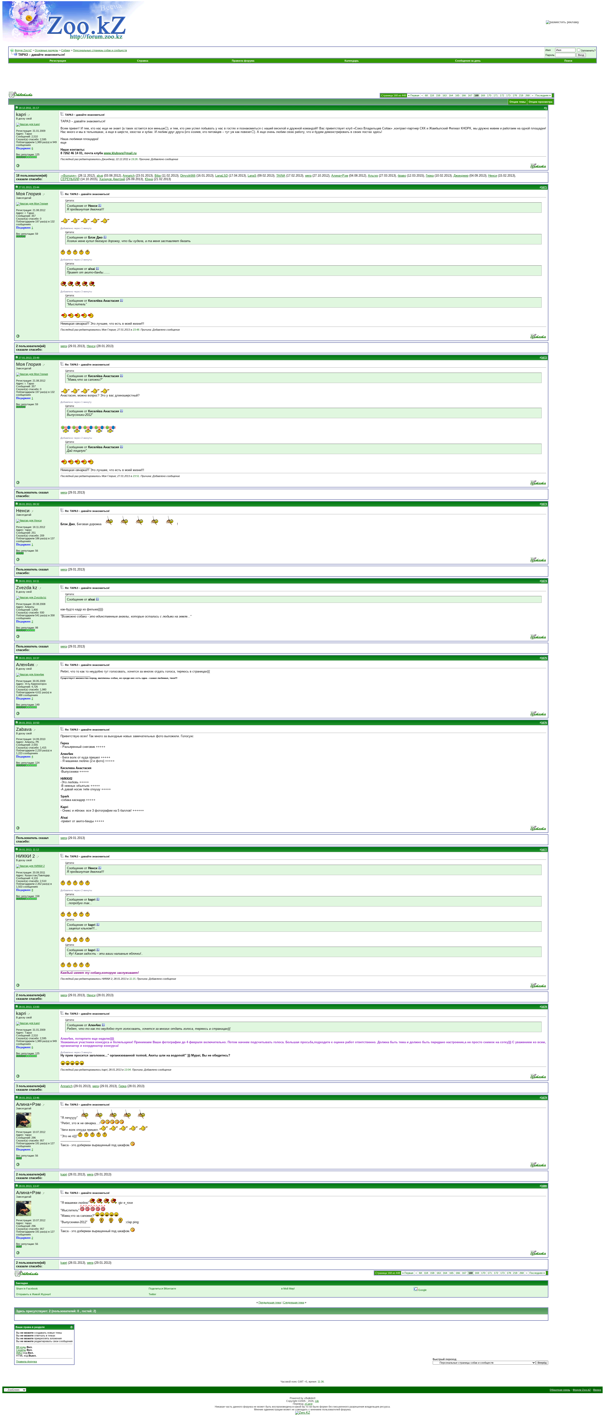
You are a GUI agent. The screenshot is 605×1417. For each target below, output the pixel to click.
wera (308, 175)
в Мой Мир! (288, 1288)
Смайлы (21, 1350)
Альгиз (373, 175)
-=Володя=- (68, 175)
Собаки (65, 50)
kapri (63, 1174)
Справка (142, 60)
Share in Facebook (27, 1288)
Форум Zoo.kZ (23, 50)
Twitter (152, 1294)
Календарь (352, 60)
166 (464, 95)
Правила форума (243, 60)
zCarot (308, 1403)
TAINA (280, 175)
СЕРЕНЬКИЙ (69, 179)
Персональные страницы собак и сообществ (100, 50)
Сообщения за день (468, 60)
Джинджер (461, 175)
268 (527, 95)
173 (508, 95)
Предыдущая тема (270, 1302)
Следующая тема (293, 1302)
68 (426, 95)
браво (402, 175)
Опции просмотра (540, 101)
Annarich (129, 175)
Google (422, 1290)
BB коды (21, 1347)
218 (521, 95)
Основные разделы (46, 50)
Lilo (317, 1401)
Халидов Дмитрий (112, 179)
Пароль (549, 55)
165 (457, 95)
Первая (413, 95)
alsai (100, 175)
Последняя (543, 95)
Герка (430, 175)
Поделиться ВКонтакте (162, 1288)
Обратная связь (560, 1389)
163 (444, 95)
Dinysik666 (187, 175)
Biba (158, 175)
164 (451, 95)
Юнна (149, 179)
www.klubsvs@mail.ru (120, 153)
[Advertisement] (302, 77)
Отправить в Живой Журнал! (33, 1294)
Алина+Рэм (339, 175)
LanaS (252, 175)
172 (502, 95)
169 (483, 95)
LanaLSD (221, 175)
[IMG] (19, 1352)
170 (489, 95)
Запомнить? (588, 50)
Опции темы (518, 101)
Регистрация (58, 60)
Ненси (492, 175)
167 (470, 95)
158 (438, 95)
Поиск (568, 60)
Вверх (597, 1389)
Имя (548, 50)
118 (432, 95)
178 (515, 95)
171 (495, 95)
